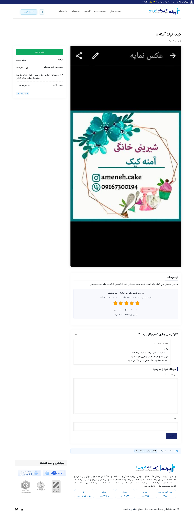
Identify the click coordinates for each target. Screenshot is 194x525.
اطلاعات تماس (39, 52)
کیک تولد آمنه (170, 34)
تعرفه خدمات (100, 11)
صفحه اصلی (115, 11)
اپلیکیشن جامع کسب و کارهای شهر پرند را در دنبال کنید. (165, 1)
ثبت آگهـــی (28, 12)
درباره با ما (75, 11)
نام (175, 418)
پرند (177, 41)
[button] (125, 277)
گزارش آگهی (24, 93)
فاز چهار (172, 41)
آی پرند (131, 509)
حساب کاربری (41, 12)
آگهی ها (87, 11)
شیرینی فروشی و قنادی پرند (144, 451)
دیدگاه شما (171, 374)
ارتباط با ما (62, 11)
